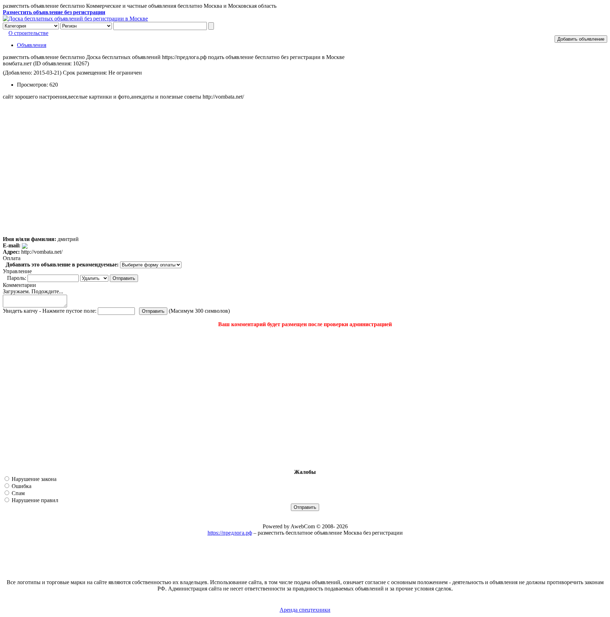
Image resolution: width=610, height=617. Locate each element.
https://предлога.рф (230, 533)
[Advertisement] (45, 398)
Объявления (31, 45)
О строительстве (28, 33)
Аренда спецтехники (305, 610)
